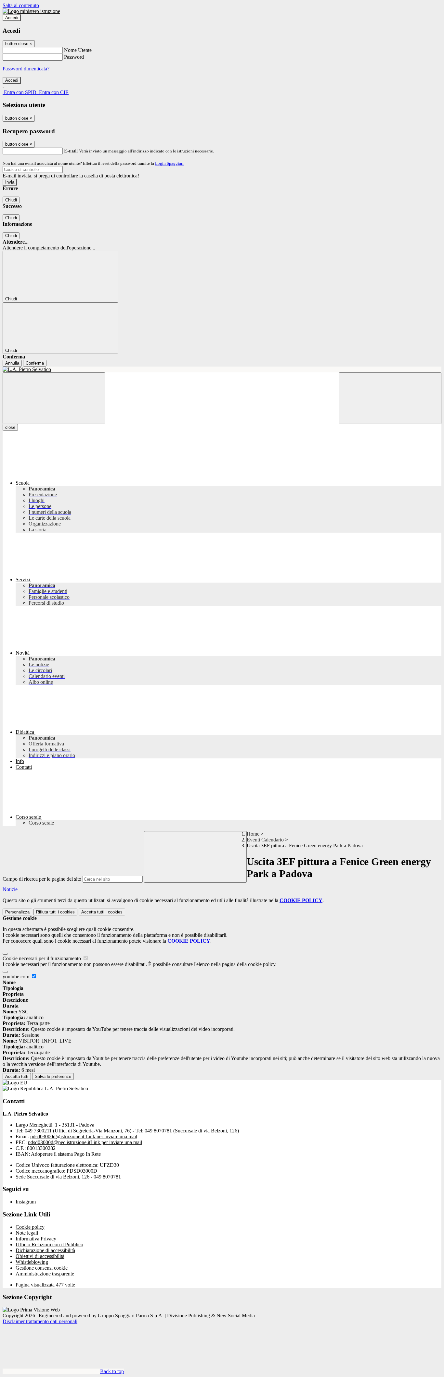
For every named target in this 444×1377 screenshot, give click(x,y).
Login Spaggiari (169, 163)
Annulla (12, 363)
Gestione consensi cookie (42, 1268)
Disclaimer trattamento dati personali (40, 1321)
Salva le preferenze (53, 1076)
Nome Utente (78, 50)
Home (253, 834)
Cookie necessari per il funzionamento (42, 958)
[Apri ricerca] (390, 398)
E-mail (71, 150)
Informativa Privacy (36, 1238)
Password (74, 57)
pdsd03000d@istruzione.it (83, 1136)
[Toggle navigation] (54, 398)
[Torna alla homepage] (222, 369)
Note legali (27, 1233)
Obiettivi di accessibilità (40, 1256)
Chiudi (11, 200)
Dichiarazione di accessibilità (45, 1250)
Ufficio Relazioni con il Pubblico (49, 1244)
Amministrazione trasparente (45, 1273)
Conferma (35, 363)
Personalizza (17, 912)
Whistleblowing (32, 1262)
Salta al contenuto (21, 5)
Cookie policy (30, 1227)
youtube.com (17, 976)
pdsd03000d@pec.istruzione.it (85, 1142)
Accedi (11, 17)
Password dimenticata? (26, 68)
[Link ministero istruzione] (31, 11)
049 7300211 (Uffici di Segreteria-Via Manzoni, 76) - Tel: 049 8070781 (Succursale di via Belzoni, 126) (132, 1130)
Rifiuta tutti (55, 912)
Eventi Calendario (265, 839)
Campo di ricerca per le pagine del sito (42, 879)
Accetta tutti (102, 912)
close (10, 427)
